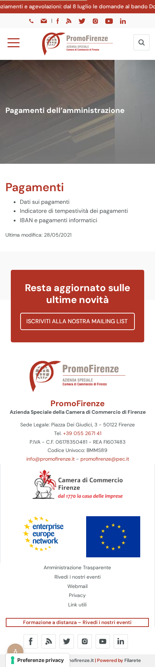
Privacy (77, 595)
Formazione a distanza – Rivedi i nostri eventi (77, 622)
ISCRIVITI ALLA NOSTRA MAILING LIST (77, 321)
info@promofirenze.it (50, 459)
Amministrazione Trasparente (77, 567)
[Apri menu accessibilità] (15, 652)
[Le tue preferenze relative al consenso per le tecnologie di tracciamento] (38, 660)
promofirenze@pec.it (104, 459)
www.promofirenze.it (71, 660)
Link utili (77, 604)
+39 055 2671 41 (82, 433)
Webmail (77, 586)
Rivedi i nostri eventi (77, 577)
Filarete (132, 660)
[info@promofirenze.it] (44, 20)
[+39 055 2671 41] (32, 20)
